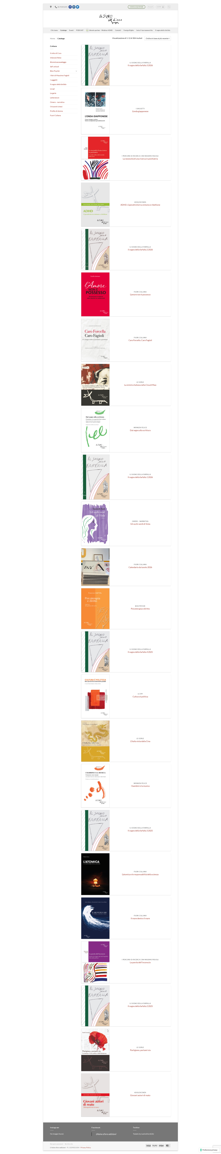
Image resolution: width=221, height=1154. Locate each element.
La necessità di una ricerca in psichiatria (140, 159)
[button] (150, 7)
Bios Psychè (55, 71)
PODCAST (79, 30)
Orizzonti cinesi (56, 106)
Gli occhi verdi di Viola (140, 524)
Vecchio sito (69, 1144)
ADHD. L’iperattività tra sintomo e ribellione (140, 205)
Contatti (118, 30)
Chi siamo (54, 30)
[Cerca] (169, 7)
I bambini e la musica (140, 786)
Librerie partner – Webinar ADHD (101, 30)
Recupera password (56, 1144)
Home (52, 38)
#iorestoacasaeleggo (58, 62)
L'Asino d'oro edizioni (106, 1134)
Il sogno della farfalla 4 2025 (140, 652)
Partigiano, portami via (140, 1050)
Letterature (54, 98)
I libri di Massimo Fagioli (59, 75)
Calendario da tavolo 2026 (140, 567)
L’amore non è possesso (140, 294)
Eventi (71, 30)
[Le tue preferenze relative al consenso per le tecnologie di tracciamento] (209, 1150)
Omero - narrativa (57, 102)
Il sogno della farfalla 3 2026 (140, 65)
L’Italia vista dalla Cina (140, 741)
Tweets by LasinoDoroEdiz (143, 1134)
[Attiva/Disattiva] (76, 71)
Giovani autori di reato (140, 1095)
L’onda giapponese (140, 111)
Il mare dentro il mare (140, 918)
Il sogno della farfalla (162, 30)
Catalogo (63, 30)
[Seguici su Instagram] (74, 7)
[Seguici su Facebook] (70, 7)
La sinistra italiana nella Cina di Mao (140, 385)
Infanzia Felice (55, 58)
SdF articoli (54, 66)
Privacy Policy (86, 1147)
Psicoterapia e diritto (140, 609)
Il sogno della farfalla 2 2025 (140, 1006)
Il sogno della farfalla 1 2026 (140, 477)
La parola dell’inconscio (140, 962)
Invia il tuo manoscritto (144, 30)
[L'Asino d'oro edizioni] (110, 19)
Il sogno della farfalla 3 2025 (140, 830)
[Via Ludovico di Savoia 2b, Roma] (51, 7)
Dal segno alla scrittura (140, 430)
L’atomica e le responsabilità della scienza (140, 874)
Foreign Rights (129, 30)
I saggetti (53, 80)
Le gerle (53, 93)
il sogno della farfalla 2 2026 (140, 249)
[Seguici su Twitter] (77, 7)
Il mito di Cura (55, 53)
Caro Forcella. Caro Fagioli (140, 340)
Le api (52, 89)
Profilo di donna (56, 111)
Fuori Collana (55, 115)
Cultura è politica (140, 696)
